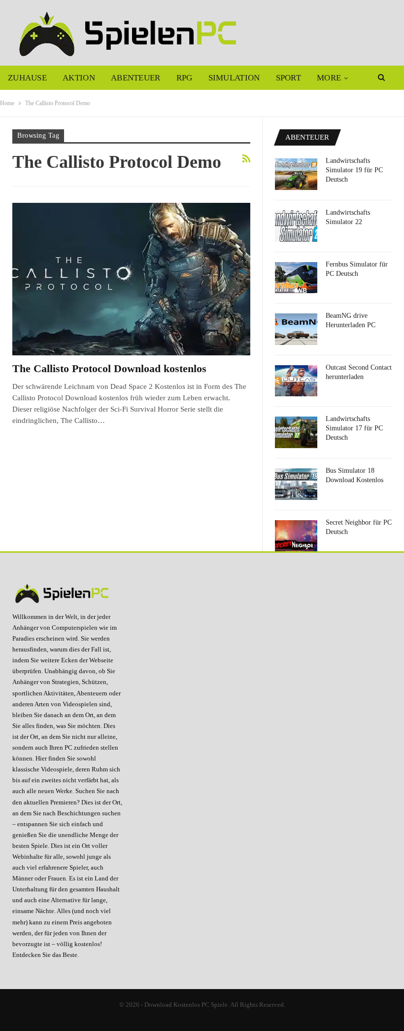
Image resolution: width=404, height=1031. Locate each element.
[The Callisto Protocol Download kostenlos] (131, 279)
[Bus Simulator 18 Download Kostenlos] (296, 484)
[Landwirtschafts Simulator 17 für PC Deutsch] (296, 432)
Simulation (234, 77)
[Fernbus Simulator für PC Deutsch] (296, 278)
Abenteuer (136, 77)
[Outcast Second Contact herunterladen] (296, 381)
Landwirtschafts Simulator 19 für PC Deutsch (354, 170)
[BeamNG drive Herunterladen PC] (296, 329)
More (329, 77)
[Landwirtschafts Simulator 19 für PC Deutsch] (296, 174)
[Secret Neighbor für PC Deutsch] (296, 536)
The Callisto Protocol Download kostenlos (109, 368)
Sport (289, 77)
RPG (184, 77)
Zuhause (27, 77)
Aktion (79, 77)
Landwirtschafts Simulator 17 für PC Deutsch (354, 428)
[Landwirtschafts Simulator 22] (296, 226)
